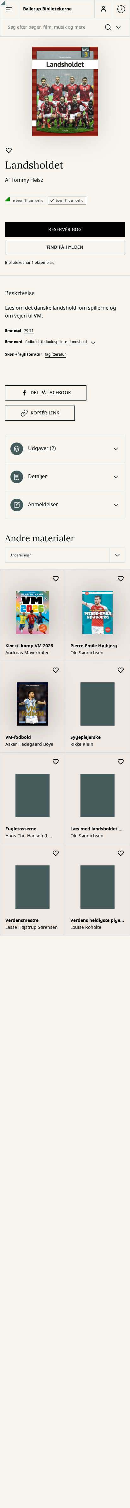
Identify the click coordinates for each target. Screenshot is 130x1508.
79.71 (29, 331)
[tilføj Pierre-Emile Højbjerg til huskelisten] (121, 579)
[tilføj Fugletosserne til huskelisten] (56, 762)
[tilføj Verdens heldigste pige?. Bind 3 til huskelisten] (121, 853)
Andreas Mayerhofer (27, 653)
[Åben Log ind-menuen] (103, 9)
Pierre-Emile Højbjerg (93, 646)
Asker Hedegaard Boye (29, 744)
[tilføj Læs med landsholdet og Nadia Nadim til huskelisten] (121, 762)
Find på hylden (65, 247)
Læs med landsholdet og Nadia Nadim (97, 830)
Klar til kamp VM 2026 (29, 646)
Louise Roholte (85, 927)
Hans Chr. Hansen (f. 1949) (27, 836)
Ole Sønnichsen (86, 653)
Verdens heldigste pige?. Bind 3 (97, 921)
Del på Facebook (51, 392)
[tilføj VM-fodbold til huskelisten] (56, 670)
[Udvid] (93, 343)
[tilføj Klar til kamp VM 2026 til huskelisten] (56, 579)
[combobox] (65, 27)
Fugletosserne (20, 829)
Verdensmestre (21, 920)
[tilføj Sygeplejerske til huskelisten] (121, 670)
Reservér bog (64, 229)
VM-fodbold (18, 737)
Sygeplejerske (85, 737)
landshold (78, 342)
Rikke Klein (81, 744)
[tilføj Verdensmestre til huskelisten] (56, 853)
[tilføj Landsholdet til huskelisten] (9, 150)
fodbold (31, 342)
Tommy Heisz (27, 180)
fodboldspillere (54, 342)
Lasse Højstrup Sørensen (31, 927)
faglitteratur (55, 354)
